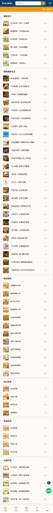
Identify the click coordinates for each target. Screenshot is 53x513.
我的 (37, 510)
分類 (26, 510)
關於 (47, 510)
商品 (16, 510)
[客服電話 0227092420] (49, 483)
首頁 (5, 510)
